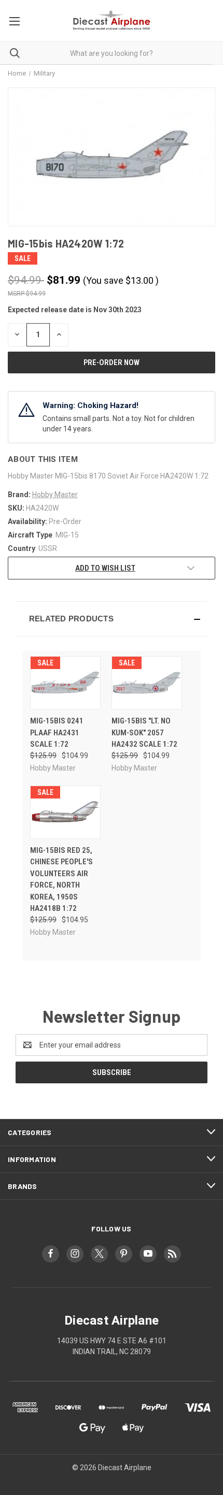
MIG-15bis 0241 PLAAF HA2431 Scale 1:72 (56, 732)
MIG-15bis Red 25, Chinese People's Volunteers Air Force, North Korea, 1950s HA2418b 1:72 (61, 879)
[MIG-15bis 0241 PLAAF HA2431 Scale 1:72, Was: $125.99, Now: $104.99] (65, 682)
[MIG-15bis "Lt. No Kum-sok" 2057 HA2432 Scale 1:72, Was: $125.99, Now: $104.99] (147, 682)
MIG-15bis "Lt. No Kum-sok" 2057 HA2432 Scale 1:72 (144, 732)
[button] (111, 618)
